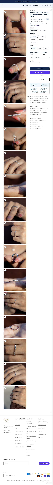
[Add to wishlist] (51, 9)
